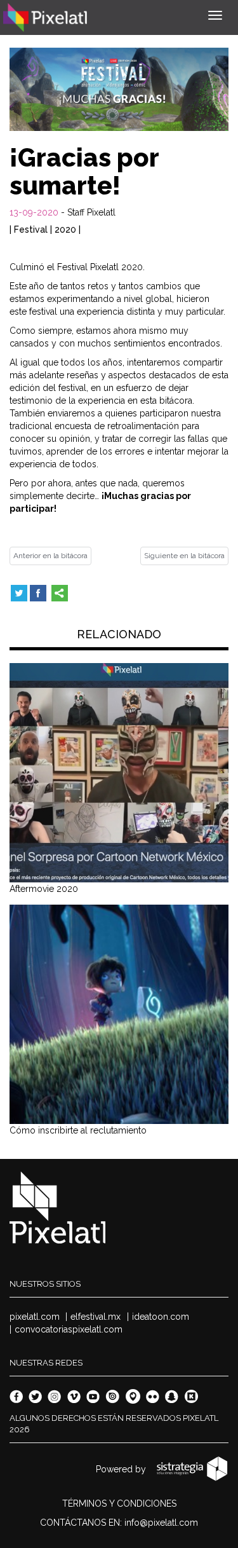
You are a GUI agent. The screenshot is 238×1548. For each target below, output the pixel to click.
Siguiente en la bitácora (184, 555)
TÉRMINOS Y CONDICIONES (119, 1503)
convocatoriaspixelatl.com (68, 1329)
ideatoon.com (160, 1317)
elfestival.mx (95, 1317)
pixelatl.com (35, 1317)
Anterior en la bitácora (50, 555)
